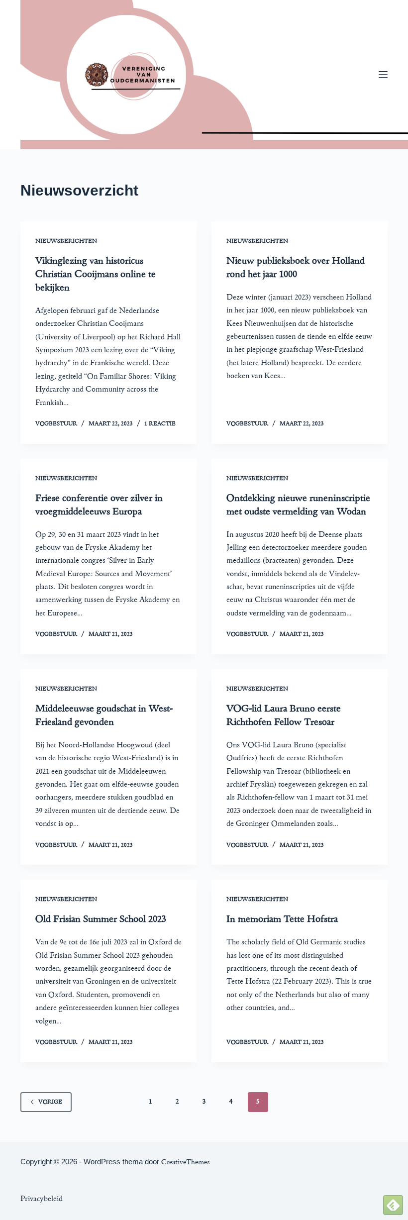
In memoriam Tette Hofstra (282, 919)
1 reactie (160, 423)
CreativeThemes (185, 1162)
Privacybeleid (41, 1198)
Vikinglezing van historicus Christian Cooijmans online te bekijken (95, 274)
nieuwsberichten (66, 241)
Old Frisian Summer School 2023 (100, 919)
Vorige (50, 1102)
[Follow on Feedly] (393, 1204)
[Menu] (383, 74)
